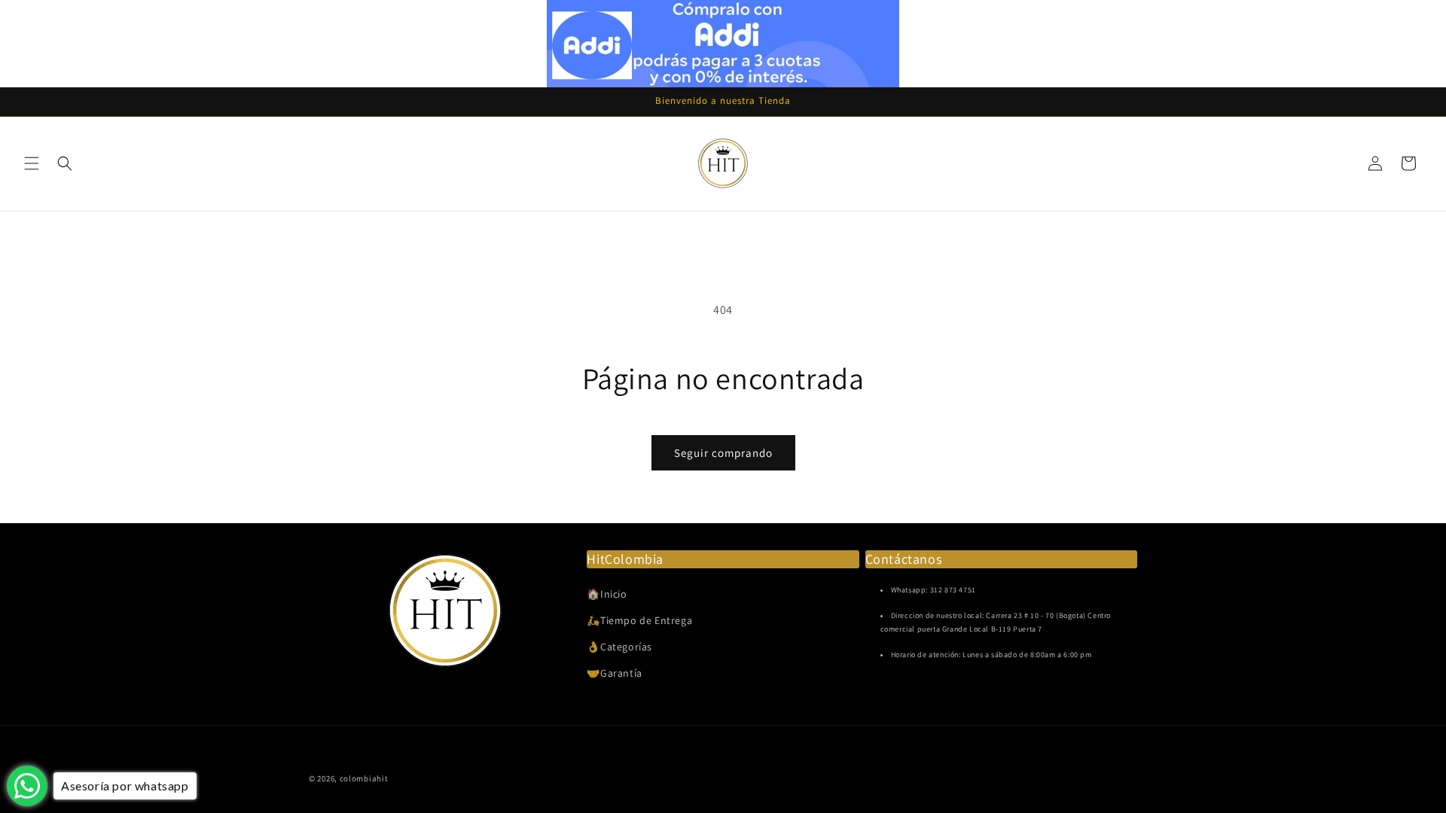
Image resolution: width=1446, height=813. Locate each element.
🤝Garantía (614, 673)
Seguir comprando (723, 453)
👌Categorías (619, 646)
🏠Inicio (607, 594)
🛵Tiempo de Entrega (639, 620)
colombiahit (364, 778)
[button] (31, 163)
